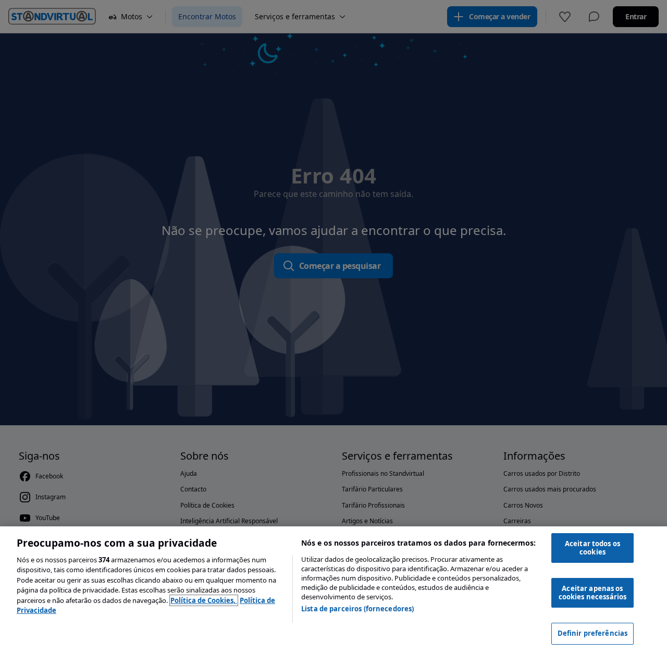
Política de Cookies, (203, 600)
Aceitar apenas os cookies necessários (592, 592)
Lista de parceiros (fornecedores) (357, 608)
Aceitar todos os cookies (592, 548)
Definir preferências (593, 633)
